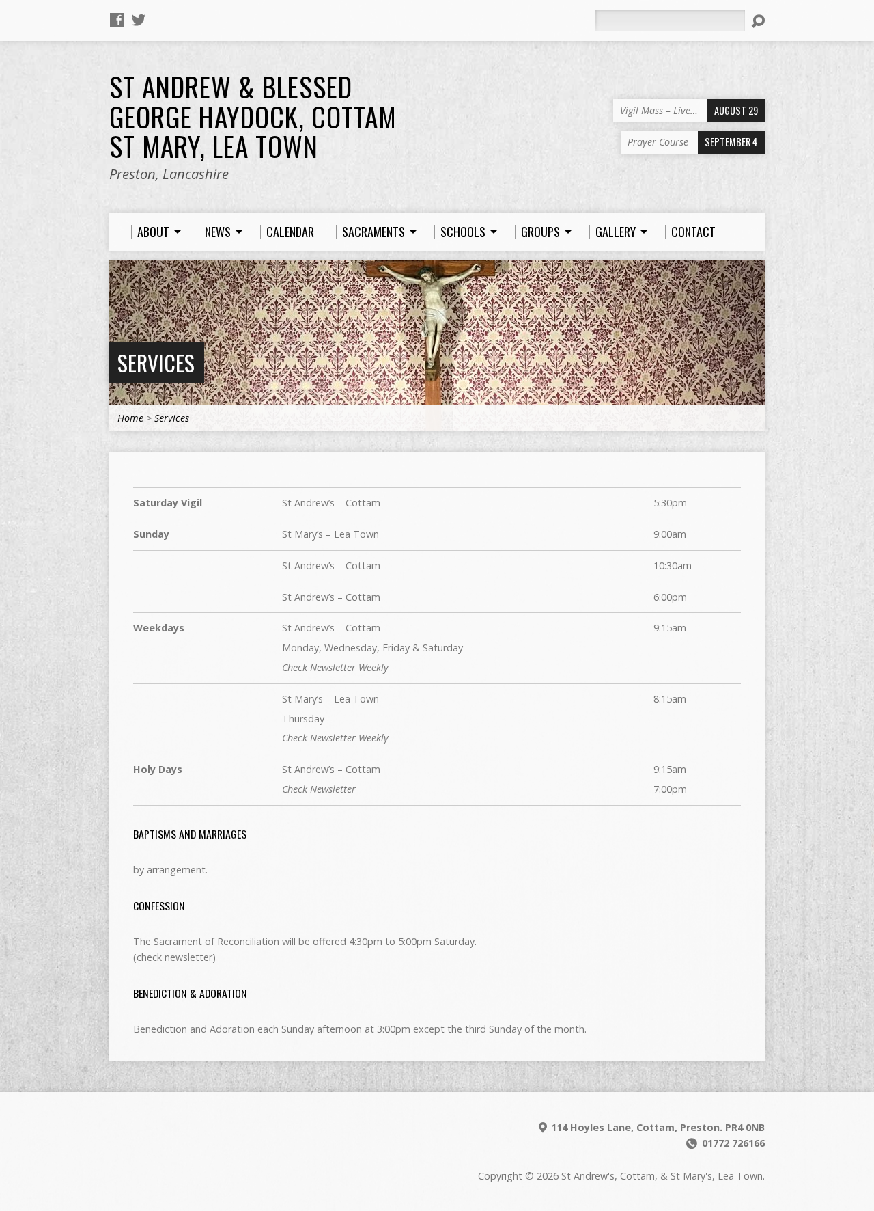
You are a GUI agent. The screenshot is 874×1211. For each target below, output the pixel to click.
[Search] (758, 21)
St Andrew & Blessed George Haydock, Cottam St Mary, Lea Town (253, 115)
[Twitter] (138, 20)
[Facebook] (117, 20)
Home (130, 417)
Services (156, 362)
